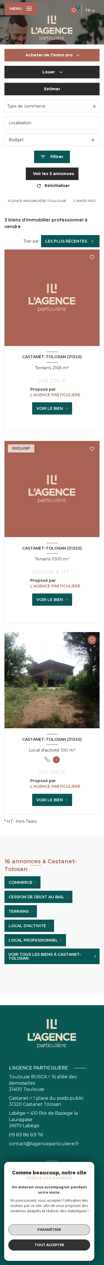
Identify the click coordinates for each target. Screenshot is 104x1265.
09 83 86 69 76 (26, 1134)
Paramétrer (49, 1229)
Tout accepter (49, 1244)
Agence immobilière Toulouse (37, 201)
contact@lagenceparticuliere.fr (44, 1143)
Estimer (52, 88)
